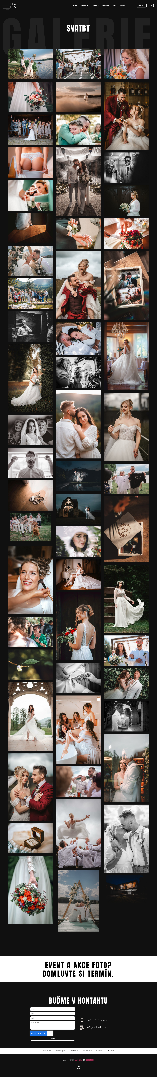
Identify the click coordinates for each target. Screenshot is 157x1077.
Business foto (47, 1051)
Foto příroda (110, 1051)
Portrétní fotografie (60, 1051)
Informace (95, 5)
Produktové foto (73, 1051)
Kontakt (122, 5)
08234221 (90, 1060)
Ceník (114, 5)
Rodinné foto (99, 1051)
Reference (105, 5)
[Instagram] (152, 5)
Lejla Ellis (78, 1060)
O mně (75, 5)
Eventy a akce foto (87, 1051)
